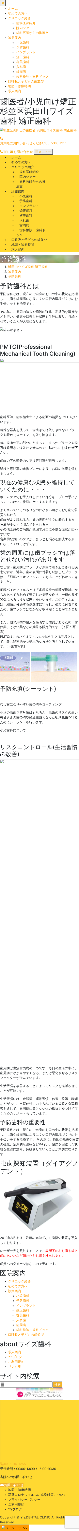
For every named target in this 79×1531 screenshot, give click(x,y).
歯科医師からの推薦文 (32, 33)
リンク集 (14, 1366)
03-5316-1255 (15, 1464)
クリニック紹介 (19, 18)
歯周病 (21, 72)
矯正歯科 (22, 57)
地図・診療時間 (19, 86)
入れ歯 (21, 67)
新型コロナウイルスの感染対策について (37, 1495)
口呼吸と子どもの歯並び (26, 81)
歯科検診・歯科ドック (32, 76)
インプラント (26, 52)
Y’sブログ (15, 1357)
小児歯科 (22, 42)
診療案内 (14, 38)
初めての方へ (18, 13)
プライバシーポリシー (24, 1499)
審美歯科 (22, 62)
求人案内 (14, 91)
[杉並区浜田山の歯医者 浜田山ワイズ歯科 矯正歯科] (38, 130)
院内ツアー (24, 28)
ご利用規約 (16, 1362)
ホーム (13, 8)
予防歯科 (22, 47)
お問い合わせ (13, 1485)
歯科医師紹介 (26, 23)
